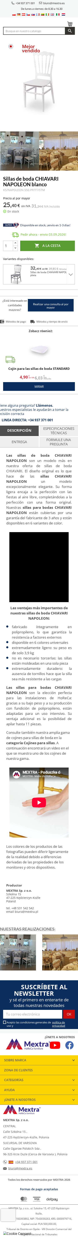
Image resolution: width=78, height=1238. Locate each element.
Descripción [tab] (19, 430)
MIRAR (39, 386)
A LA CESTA (48, 245)
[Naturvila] (18, 955)
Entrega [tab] (19, 441)
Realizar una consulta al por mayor (51, 305)
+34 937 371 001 (25, 3)
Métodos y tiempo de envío (52, 321)
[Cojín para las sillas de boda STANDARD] (40, 349)
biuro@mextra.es (54, 3)
